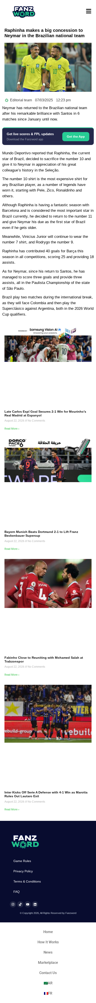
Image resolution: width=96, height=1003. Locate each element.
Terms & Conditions (27, 881)
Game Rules (22, 861)
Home (48, 932)
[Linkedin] (35, 904)
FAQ (16, 891)
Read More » (11, 428)
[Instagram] (13, 904)
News (48, 952)
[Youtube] (28, 904)
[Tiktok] (20, 904)
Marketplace (48, 962)
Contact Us (48, 973)
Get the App (76, 136)
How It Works (48, 942)
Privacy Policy (23, 871)
